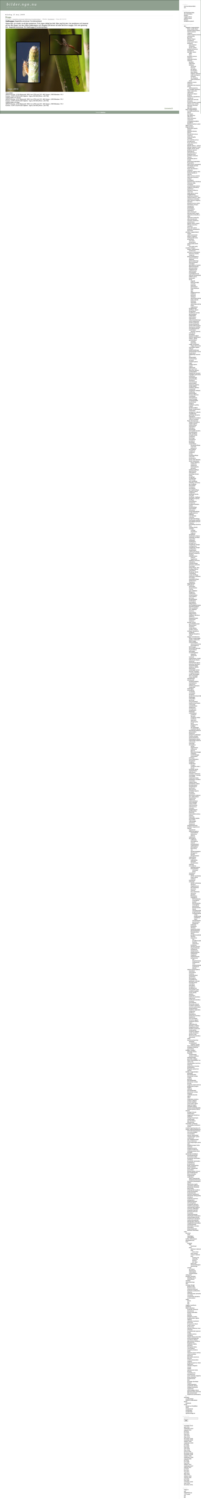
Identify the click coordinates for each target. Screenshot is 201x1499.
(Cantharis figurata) (193, 715)
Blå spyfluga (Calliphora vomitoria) (192, 451)
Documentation (188, 14)
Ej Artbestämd (189, 1399)
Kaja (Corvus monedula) (194, 164)
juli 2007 (186, 1469)
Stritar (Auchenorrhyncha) (192, 1039)
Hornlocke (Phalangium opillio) (193, 1182)
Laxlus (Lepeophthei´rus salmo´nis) (193, 1061)
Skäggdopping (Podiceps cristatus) (192, 195)
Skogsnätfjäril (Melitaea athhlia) (194, 386)
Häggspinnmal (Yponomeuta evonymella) (193, 271)
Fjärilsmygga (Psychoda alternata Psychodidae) (194, 648)
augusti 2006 (187, 1477)
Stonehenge (194, 1266)
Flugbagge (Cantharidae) (193, 712)
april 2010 (187, 1436)
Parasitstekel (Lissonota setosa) (194, 1003)
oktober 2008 (187, 1456)
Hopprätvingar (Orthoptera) (191, 584)
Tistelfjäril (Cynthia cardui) (194, 405)
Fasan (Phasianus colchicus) (192, 143)
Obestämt (186, 1397)
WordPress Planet (189, 21)
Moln (188, 1234)
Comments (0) (168, 108)
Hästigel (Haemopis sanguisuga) (192, 1118)
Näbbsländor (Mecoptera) (192, 858)
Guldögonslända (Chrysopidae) (195, 868)
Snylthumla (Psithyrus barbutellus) (192, 1013)
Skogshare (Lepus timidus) (192, 94)
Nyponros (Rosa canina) (193, 1352)
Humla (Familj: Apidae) (193, 993)
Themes (186, 20)
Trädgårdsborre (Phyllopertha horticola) (193, 811)
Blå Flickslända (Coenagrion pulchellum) (196, 905)
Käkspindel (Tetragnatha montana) (194, 1196)
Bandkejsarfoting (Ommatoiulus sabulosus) (193, 683)
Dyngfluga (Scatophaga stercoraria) (192, 478)
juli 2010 (186, 1431)
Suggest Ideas (188, 17)
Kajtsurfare (192, 63)
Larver (190, 279)
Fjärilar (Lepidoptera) (192, 256)
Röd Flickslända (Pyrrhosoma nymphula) (196, 922)
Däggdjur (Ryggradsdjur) (192, 27)
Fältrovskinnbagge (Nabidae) (196, 752)
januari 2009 (187, 1451)
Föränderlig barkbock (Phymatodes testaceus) (195, 732)
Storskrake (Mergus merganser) (192, 205)
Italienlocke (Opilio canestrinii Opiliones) (193, 1184)
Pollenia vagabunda (194, 558)
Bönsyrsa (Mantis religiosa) (194, 254)
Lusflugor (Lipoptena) (193, 631)
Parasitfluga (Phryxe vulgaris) (194, 522)
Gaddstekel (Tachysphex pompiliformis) (193, 978)
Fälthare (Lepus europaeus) (191, 39)
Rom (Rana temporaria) (192, 241)
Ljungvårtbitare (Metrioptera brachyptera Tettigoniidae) (193, 601)
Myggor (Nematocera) (193, 637)
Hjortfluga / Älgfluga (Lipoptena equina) (194, 497)
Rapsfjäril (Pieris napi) (193, 362)
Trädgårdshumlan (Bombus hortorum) (194, 1027)
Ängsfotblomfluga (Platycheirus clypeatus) (194, 580)
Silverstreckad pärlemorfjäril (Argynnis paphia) (194, 383)
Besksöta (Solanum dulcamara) (192, 1310)
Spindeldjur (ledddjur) (192, 1154)
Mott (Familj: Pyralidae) (192, 333)
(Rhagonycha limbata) (194, 725)
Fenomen (188, 1233)
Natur (185, 1231)
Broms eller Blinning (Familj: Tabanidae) (194, 460)
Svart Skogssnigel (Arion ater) (194, 1143)
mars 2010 (187, 1437)
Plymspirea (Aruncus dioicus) (193, 1357)
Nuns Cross (195, 1252)
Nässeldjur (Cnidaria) (191, 1123)
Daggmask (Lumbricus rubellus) (193, 1115)
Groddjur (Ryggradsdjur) (192, 232)
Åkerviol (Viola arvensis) (194, 1391)
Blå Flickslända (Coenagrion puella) (196, 900)
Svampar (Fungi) (190, 1285)
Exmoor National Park (195, 1255)
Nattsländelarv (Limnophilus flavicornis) (195, 847)
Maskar (188, 1110)
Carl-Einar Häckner (193, 67)
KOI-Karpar (190, 114)
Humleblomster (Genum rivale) (193, 1331)
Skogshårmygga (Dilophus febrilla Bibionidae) (193, 667)
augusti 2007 (187, 1467)
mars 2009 (187, 1450)
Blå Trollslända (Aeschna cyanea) (195, 889)
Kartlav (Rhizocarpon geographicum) (191, 1239)
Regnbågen (190, 1236)
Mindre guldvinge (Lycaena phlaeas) (194, 323)
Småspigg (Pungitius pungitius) (193, 121)
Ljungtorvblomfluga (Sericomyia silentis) (194, 519)
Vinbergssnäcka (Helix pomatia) (193, 1151)
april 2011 (187, 1427)
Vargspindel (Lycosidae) (194, 1223)
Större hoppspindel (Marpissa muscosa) (194, 1179)
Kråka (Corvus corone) (193, 176)
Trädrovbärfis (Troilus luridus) (194, 814)
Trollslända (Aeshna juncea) (195, 945)
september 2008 (188, 1457)
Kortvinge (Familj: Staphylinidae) (193, 770)
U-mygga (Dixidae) (194, 673)
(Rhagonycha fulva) (194, 722)
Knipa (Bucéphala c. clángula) (192, 169)
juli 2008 (186, 1460)
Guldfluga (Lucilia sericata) (193, 495)
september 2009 (188, 1443)
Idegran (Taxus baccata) (194, 1337)
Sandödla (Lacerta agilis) (192, 1095)
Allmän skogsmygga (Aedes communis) (194, 639)
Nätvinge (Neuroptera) (192, 865)
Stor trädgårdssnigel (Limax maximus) (193, 1140)
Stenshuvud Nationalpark (192, 1271)
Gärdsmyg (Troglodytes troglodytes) (193, 162)
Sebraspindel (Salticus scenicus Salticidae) (193, 1208)
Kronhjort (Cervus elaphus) (192, 57)
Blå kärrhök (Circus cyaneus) (192, 134)
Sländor (189, 828)
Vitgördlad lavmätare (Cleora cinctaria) (195, 418)
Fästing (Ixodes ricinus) (193, 1171)
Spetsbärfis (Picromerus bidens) (194, 794)
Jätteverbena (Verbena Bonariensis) (193, 1342)
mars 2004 (187, 1483)
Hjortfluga (191, 632)
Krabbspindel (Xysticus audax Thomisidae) (193, 1190)
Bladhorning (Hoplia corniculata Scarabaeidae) (194, 704)
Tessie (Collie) (192, 47)
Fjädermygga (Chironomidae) (193, 641)
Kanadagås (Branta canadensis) (192, 166)
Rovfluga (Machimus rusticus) (194, 532)
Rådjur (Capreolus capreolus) (192, 91)
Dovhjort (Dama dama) (193, 30)
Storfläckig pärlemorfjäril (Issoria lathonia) (193, 393)
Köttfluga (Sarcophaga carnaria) (192, 516)
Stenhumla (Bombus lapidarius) (194, 1016)
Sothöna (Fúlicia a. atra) (193, 197)
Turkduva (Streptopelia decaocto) (193, 230)
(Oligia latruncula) (196, 346)
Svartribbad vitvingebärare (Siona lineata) (193, 398)
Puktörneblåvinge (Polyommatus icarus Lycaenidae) (195, 351)
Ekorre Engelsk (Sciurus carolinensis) (194, 35)
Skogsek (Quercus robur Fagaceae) (194, 1363)
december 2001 (188, 1485)
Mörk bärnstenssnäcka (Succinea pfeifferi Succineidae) (193, 1132)
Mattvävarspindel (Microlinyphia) (192, 1202)
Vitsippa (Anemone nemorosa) (192, 1388)
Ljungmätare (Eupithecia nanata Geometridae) (194, 313)
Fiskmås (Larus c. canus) (194, 145)
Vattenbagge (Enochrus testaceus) (192, 822)
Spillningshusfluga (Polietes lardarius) (194, 552)
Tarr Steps (195, 1262)
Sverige (189, 1267)
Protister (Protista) (191, 1276)
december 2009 (188, 1438)
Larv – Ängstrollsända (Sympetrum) (196, 961)
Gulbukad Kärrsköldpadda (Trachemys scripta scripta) (192, 1075)
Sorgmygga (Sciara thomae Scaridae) (194, 670)
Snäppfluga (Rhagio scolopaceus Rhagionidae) (194, 549)
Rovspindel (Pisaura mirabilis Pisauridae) (193, 1205)
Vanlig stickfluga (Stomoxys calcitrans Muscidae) (194, 576)
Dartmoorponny (193, 88)
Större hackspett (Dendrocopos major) (193, 212)
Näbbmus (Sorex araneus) (191, 83)
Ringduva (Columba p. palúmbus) (193, 188)
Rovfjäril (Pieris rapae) (193, 365)
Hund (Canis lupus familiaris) (192, 42)
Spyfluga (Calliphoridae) (193, 555)
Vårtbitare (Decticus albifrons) (194, 616)
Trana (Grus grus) (192, 228)
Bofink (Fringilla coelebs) (191, 137)
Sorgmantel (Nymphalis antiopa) (194, 389)
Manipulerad (189, 1409)
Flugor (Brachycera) (192, 421)
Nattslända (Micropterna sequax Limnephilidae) (195, 842)
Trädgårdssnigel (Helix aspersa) (193, 1146)
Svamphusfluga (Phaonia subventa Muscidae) (194, 565)
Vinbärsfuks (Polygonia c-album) (194, 411)
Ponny (189, 86)
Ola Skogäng (194, 78)
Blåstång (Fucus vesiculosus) (191, 1278)
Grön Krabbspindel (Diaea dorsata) (192, 1173)
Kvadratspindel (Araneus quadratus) (193, 1193)
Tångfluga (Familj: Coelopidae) (193, 572)
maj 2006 (186, 1480)
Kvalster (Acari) (191, 622)
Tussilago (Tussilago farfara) (192, 1382)
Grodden (191, 62)
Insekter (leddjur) (190, 248)
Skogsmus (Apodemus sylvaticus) (193, 97)
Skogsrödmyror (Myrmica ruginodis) (194, 1009)
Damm (189, 1301)
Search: (186, 1416)
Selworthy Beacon (195, 1259)
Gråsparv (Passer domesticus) (192, 150)
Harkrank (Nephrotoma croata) (195, 657)
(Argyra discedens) (194, 422)
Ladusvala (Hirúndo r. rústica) (193, 178)
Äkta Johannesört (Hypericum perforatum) (194, 1393)
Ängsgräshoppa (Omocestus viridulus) (193, 619)
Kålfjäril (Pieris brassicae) (193, 277)
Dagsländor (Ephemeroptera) (194, 830)
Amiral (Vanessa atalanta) (193, 258)
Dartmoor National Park (196, 1249)
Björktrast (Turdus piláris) (192, 132)
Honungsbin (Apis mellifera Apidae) (194, 990)
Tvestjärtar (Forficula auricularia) (192, 1048)
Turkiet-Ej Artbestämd (191, 1400)
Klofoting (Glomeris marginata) (194, 686)
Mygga (8, 17)
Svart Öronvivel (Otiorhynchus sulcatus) (193, 807)
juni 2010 (186, 1433)
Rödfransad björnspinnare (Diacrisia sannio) (194, 369)
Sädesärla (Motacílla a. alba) (193, 215)
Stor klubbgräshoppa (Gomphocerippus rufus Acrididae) (195, 606)
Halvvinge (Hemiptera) (192, 744)
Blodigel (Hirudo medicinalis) (191, 1112)
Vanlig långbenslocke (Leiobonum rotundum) (193, 1218)
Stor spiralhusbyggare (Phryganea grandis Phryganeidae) (196, 853)
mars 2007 (187, 1474)
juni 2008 (186, 1461)
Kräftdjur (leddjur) (190, 1050)
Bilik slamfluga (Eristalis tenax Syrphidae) (193, 435)
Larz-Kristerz (194, 71)
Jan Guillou (194, 69)
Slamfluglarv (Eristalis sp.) (192, 542)
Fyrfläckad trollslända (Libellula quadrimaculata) (195, 927)
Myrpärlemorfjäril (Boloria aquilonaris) (194, 336)
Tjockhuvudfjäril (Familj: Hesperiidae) (194, 408)
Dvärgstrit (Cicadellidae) (193, 1042)
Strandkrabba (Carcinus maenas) (193, 1063)
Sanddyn (188, 1280)
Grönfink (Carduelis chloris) (192, 156)
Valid (187, 1494)
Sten (187, 1283)
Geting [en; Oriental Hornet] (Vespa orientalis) (194, 982)
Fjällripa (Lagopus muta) (193, 147)
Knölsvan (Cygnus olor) (193, 171)
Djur (185, 26)
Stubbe (189, 1368)
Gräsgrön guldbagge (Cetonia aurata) (195, 735)
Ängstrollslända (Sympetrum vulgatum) (195, 954)
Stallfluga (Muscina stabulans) (194, 561)
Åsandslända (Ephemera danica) (194, 834)
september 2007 (188, 1466)
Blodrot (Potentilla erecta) (192, 1313)
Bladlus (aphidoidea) (193, 249)
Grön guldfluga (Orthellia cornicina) (194, 482)
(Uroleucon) (192, 251)
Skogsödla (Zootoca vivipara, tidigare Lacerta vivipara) (192, 1101)
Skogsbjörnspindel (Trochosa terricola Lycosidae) (192, 1211)
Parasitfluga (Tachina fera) (195, 525)
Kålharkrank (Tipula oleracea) (194, 660)
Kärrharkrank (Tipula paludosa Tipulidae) (194, 663)
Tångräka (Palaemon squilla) (193, 1069)
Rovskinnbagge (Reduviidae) (195, 755)
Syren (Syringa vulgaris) (194, 1376)
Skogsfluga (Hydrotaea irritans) (194, 535)
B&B (190, 1244)
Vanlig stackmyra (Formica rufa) (193, 1033)
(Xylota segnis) (193, 423)
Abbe (190, 53)
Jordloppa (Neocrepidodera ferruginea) (193, 759)
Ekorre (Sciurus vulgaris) (191, 32)
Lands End (193, 1263)
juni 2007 (186, 1470)
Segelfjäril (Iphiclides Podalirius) (195, 375)
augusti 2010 (187, 1430)
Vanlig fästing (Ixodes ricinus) (193, 628)
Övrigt (185, 1404)
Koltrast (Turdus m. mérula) (192, 173)
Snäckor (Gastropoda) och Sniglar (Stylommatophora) (193, 1128)
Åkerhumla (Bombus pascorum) (194, 1036)
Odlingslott (188, 1275)
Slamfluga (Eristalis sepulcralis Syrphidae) (194, 539)
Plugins (186, 15)
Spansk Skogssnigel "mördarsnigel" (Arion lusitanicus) (193, 1137)
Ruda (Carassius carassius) (191, 119)
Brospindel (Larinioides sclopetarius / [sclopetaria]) (193, 1162)
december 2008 (188, 1453)
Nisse (190, 81)
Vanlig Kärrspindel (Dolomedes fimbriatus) (193, 1215)
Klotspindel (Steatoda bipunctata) (193, 1187)
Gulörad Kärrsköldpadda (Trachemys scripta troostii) (192, 1081)
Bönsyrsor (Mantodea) (193, 252)
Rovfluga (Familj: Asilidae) (193, 528)
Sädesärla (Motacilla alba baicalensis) (193, 218)
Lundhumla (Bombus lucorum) (194, 1000)
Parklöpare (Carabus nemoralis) (194, 780)
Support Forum (188, 18)
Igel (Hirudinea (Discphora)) (191, 1121)
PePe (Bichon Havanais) (192, 45)
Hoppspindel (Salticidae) (190, 1176)
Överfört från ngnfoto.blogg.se (190, 1412)
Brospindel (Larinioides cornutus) (193, 1159)
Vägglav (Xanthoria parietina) (191, 1305)
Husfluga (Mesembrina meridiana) (192, 501)
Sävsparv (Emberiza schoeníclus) (192, 221)
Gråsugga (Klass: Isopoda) (192, 1052)
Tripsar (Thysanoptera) (193, 1046)
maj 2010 (186, 1434)
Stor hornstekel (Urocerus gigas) (193, 1019)
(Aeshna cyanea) (195, 331)
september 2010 (188, 1428)
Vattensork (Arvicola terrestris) (192, 100)
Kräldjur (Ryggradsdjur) (192, 1072)
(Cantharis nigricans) (193, 719)
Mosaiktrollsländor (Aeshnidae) (194, 329)
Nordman (193, 76)
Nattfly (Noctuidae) (194, 344)
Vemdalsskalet (193, 1273)
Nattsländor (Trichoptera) (192, 837)
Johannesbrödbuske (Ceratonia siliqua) (193, 1339)
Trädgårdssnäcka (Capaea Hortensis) (192, 1148)
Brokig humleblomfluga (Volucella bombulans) (193, 456)
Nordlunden (189, 1410)
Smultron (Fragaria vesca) (192, 1366)
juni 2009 (186, 1446)
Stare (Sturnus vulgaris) (193, 200)
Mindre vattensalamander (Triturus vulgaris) (192, 235)
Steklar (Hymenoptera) (193, 969)
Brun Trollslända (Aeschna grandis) (195, 893)
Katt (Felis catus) (191, 52)
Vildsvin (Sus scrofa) (192, 104)
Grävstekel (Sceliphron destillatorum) (193, 987)
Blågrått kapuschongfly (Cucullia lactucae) (195, 283)
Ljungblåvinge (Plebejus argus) (193, 309)
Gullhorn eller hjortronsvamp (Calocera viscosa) (192, 1288)
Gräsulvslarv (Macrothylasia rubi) (195, 288)
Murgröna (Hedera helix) (192, 1350)
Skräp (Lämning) (190, 1282)
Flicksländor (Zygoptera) (194, 896)
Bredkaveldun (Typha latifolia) (193, 1318)
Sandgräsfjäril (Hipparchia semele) (194, 372)
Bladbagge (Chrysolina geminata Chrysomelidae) (193, 699)
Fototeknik (188, 1403)
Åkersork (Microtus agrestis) (192, 106)
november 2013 (188, 1425)
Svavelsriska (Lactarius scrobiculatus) (193, 1297)
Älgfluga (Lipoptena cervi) (194, 634)
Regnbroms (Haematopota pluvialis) (195, 467)
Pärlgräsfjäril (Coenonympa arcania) (193, 359)
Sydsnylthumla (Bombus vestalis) (194, 1025)
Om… (185, 7)
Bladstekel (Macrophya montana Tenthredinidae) (193, 973)
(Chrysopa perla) (195, 870)
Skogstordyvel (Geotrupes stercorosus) (193, 788)
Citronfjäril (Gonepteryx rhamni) (194, 264)
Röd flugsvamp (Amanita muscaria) (194, 1294)
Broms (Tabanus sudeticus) (195, 463)
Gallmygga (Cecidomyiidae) (33, 19)
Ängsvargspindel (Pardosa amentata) (192, 1229)
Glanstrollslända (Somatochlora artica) (195, 932)
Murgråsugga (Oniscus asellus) (194, 1055)
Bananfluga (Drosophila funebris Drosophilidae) (194, 431)
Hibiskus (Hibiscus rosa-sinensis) (194, 1329)
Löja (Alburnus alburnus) (191, 116)
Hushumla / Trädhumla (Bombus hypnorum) (194, 997)
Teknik (185, 1401)
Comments (188, 1492)
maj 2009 (186, 1447)
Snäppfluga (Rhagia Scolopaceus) (194, 545)
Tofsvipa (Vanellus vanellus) (192, 225)
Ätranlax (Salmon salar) (193, 124)
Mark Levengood (195, 75)
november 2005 (188, 1482)
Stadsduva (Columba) (193, 199)
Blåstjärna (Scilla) (192, 1316)
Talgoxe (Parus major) (193, 223)
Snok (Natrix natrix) (192, 1103)
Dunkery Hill (195, 1257)
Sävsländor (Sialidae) (192, 873)
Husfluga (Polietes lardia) (194, 505)
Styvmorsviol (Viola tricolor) (192, 1370)
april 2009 (187, 1449)
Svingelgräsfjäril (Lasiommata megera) (193, 402)
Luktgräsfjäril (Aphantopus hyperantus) (192, 317)
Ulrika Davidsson (195, 79)
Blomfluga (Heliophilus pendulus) (192, 439)
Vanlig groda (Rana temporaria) (192, 238)
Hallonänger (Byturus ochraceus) (195, 741)
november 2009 (188, 1440)
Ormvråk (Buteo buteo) (193, 186)
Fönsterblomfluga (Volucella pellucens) (195, 447)
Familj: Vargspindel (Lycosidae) (192, 1169)
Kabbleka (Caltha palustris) (192, 1344)
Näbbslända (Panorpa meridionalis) (194, 861)
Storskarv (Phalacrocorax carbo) (193, 202)
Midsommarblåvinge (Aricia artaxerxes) (195, 320)
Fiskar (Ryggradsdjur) (191, 109)
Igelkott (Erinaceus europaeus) (192, 49)
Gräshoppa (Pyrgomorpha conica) (193, 588)
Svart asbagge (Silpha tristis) (193, 803)
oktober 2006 (187, 1476)
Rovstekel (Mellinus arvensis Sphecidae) (194, 1006)
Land (187, 1242)
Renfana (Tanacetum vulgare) (192, 1360)
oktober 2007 (187, 1464)
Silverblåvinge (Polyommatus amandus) (193, 379)
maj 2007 (186, 1472)
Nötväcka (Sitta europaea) (191, 183)
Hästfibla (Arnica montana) (191, 1334)
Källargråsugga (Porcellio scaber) (192, 1058)
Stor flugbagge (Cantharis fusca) (195, 728)
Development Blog (189, 12)
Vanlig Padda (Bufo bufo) (192, 244)
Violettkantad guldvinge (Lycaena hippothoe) (194, 415)
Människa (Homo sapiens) (192, 60)
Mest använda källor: (190, 6)
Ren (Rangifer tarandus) (193, 89)
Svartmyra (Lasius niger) (194, 1022)
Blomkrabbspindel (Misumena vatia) (192, 1156)
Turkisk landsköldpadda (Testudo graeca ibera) (193, 1108)
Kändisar (191, 65)
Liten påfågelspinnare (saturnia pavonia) (195, 293)
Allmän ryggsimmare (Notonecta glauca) (194, 748)
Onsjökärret (51, 19)
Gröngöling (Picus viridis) (192, 159)
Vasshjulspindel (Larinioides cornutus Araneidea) (193, 1226)
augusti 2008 (187, 1459)
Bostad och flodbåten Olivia (192, 1406)
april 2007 (187, 1473)
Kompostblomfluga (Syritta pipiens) (194, 512)
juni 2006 (186, 1479)
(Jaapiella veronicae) (18, 19)
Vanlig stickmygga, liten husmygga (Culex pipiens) (194, 676)
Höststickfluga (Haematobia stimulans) (193, 508)
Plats (190, 1247)
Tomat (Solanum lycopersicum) (191, 1378)
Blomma (189, 1315)
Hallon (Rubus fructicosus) (191, 1326)
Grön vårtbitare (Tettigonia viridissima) (193, 592)
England (189, 1243)
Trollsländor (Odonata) (192, 881)
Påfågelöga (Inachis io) (194, 355)
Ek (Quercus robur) (192, 1324)
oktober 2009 (187, 1441)
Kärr (188, 1303)
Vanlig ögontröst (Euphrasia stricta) (192, 1385)
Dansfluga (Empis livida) (194, 474)
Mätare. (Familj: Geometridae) (193, 339)
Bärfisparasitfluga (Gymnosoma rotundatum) (194, 471)
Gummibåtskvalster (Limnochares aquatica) (194, 625)
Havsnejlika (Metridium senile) (193, 1125)
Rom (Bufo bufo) (193, 246)
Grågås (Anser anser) (193, 148)
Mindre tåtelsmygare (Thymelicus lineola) (195, 326)
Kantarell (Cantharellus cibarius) (193, 1291)
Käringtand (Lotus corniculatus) (192, 1347)
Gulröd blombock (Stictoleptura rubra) (194, 738)
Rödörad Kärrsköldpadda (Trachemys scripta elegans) (192, 1091)
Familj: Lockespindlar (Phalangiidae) (193, 1166)
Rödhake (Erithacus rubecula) (192, 191)
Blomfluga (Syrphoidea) (192, 443)
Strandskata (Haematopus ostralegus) (191, 209)
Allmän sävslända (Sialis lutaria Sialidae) (196, 877)
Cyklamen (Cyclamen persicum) (193, 1321)
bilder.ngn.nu (22, 4)
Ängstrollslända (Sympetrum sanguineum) (195, 949)
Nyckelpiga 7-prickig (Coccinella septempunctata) (194, 776)
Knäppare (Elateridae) (192, 762)
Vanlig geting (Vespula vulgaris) (194, 1030)
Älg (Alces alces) (192, 108)
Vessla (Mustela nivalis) (194, 102)
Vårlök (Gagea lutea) (193, 1390)
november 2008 (188, 1454)
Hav (188, 1302)
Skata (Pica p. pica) (192, 193)
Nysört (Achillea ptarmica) (191, 1354)
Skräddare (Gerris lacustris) (194, 791)
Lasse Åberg (194, 72)
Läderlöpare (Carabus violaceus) (194, 773)
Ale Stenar (192, 1269)
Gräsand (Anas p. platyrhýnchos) (192, 153)
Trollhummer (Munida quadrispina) (193, 1066)
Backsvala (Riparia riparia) (192, 129)
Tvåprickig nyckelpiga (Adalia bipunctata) (194, 818)
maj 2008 (186, 1463)
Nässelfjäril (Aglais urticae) (194, 348)
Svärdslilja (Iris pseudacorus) (191, 1373)
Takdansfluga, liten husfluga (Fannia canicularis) (194, 569)
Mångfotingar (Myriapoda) (191, 679)
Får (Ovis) (189, 37)
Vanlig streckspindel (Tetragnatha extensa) (193, 1221)
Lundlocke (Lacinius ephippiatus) (192, 1199)
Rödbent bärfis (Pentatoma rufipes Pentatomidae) (194, 784)
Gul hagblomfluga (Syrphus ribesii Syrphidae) (194, 491)
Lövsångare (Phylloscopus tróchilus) (194, 180)
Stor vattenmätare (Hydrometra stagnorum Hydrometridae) (194, 799)
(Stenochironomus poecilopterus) (196, 644)
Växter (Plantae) (190, 1308)
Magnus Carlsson (195, 73)
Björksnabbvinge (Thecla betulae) (193, 261)
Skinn (188, 1098)
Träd (188, 1380)
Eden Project (194, 1253)
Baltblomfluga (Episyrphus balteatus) (193, 426)
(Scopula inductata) (193, 342)
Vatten (187, 1299)
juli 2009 (186, 1444)
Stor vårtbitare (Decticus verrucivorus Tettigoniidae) (193, 612)
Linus (190, 55)
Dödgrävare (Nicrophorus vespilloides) (192, 709)
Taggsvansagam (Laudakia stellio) (192, 1105)
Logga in (186, 1489)
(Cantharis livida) (195, 717)
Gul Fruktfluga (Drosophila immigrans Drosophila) (192, 486)
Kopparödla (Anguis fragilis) (192, 1087)
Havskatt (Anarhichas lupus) (193, 111)
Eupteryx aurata (195, 1044)
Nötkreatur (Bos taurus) (193, 85)
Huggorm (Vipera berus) (194, 1085)
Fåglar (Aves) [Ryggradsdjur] (189, 126)
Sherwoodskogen (195, 1265)
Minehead (193, 1246)
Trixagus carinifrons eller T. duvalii (195, 766)
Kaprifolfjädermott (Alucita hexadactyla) (195, 274)
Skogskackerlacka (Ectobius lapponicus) (193, 826)
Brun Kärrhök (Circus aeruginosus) (193, 140)
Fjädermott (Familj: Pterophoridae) (194, 267)
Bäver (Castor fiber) (192, 29)
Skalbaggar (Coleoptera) (190, 689)
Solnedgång (190, 1237)
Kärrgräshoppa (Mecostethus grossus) (193, 596)
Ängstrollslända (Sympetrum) (195, 957)
